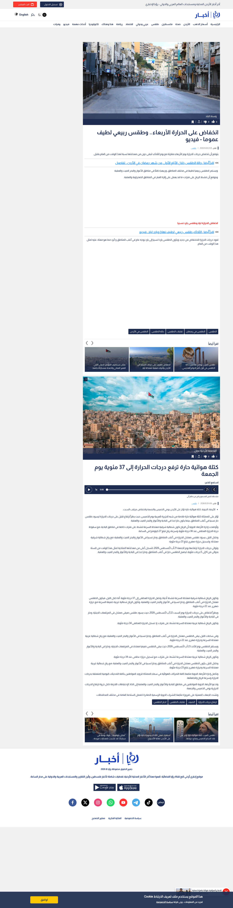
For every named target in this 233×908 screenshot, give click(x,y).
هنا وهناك (107, 24)
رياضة (119, 24)
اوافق (44, 899)
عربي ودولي (142, 24)
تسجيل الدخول (51, 4)
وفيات (56, 24)
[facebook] (73, 802)
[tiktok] (149, 802)
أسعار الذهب (200, 24)
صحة (178, 24)
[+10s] (214, 489)
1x (96, 489)
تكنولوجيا (94, 24)
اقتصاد (129, 24)
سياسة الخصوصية (164, 902)
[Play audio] (89, 490)
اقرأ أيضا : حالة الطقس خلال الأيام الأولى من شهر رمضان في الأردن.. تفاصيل (164, 163)
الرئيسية (215, 24)
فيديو (66, 24)
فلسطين (167, 24)
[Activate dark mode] (42, 14)
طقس (155, 24)
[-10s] (207, 489)
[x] (85, 802)
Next (87, 343)
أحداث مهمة (79, 24)
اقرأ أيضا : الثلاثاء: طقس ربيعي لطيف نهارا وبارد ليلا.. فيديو (176, 232)
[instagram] (98, 802)
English (23, 14)
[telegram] (136, 802)
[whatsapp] (111, 802)
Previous (92, 343)
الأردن (186, 24)
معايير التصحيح (98, 818)
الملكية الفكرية (114, 818)
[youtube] (123, 802)
